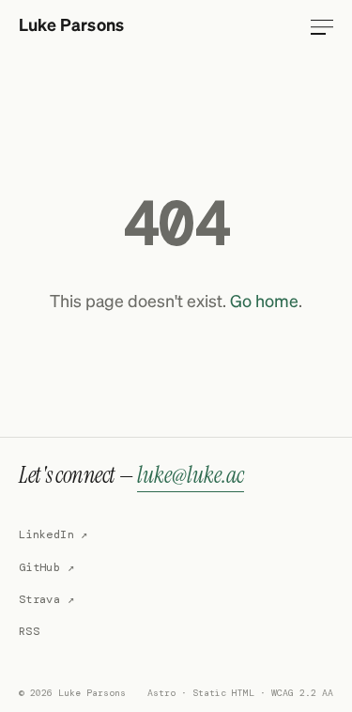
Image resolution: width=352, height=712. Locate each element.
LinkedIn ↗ (53, 534)
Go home (264, 302)
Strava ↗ (46, 599)
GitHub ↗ (46, 567)
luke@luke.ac (190, 474)
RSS (29, 631)
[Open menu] (322, 27)
